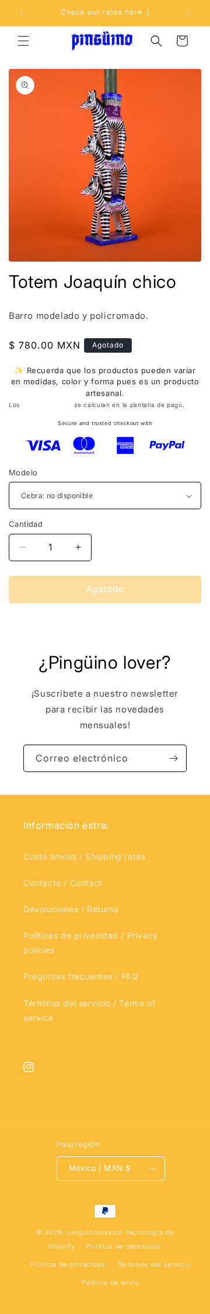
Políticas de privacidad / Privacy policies (90, 942)
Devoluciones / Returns (70, 909)
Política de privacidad (67, 1264)
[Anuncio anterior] (21, 13)
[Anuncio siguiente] (188, 13)
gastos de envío (47, 404)
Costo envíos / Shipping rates (84, 856)
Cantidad (26, 524)
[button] (23, 41)
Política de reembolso (124, 1246)
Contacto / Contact (63, 883)
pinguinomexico (95, 1232)
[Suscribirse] (173, 758)
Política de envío (110, 1282)
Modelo (23, 472)
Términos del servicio (154, 1264)
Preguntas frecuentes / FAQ (81, 976)
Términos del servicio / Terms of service (89, 1010)
